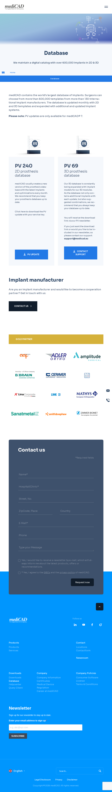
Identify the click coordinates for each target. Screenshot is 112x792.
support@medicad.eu (76, 238)
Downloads (15, 673)
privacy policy (67, 572)
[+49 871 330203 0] (108, 400)
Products (14, 642)
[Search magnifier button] (99, 771)
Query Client (16, 687)
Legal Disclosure (43, 779)
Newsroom (82, 657)
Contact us (21, 306)
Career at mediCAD (47, 691)
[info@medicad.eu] (108, 391)
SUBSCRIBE (18, 736)
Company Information (49, 677)
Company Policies (86, 673)
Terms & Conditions (87, 684)
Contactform (83, 650)
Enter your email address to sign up (27, 720)
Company (42, 673)
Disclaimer (72, 779)
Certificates (43, 681)
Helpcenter (15, 684)
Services (13, 650)
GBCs (47, 572)
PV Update (33, 254)
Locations (81, 647)
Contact (80, 642)
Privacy (58, 779)
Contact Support (82, 253)
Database (14, 681)
